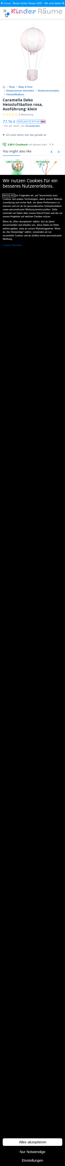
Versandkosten (32, 126)
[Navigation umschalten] (5, 11)
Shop (12, 86)
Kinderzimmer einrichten (20, 90)
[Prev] (51, 152)
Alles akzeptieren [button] (32, 1142)
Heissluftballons (15, 94)
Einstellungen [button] (32, 1160)
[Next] (58, 152)
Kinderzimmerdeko (48, 90)
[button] (31, 121)
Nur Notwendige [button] (32, 1152)
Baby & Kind (25, 86)
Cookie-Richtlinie (12, 245)
